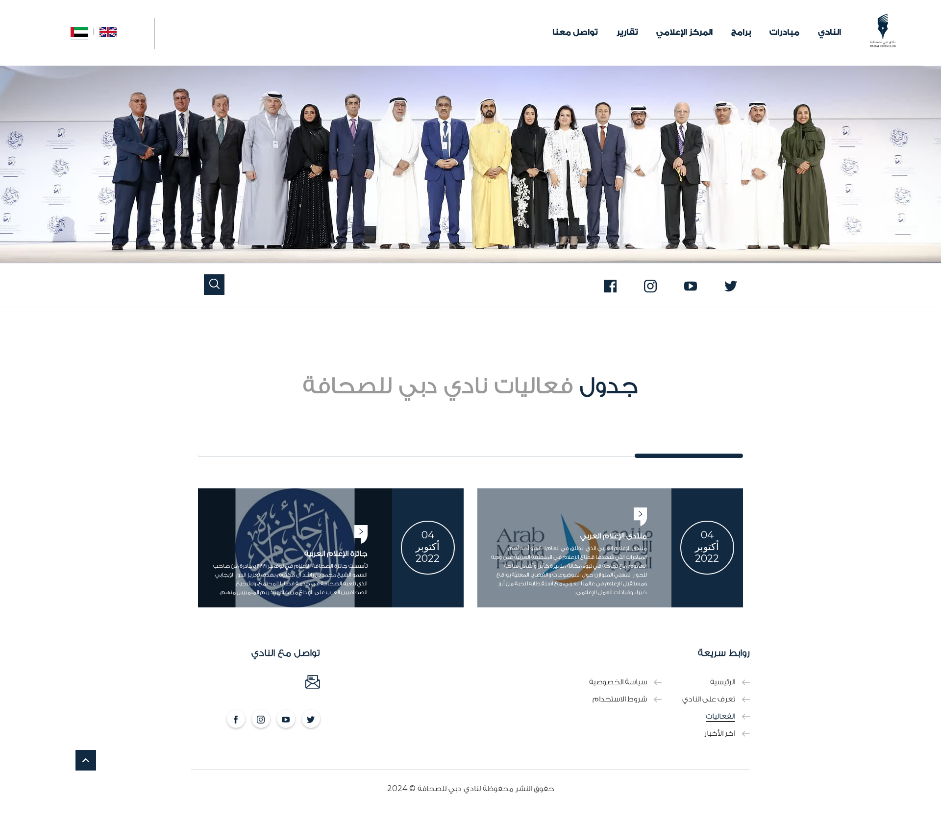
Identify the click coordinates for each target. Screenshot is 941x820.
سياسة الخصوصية (618, 682)
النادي (829, 32)
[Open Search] (214, 285)
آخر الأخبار (719, 733)
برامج (741, 32)
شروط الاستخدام (620, 699)
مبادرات (784, 32)
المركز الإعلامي (684, 32)
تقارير (627, 32)
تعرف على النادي (708, 699)
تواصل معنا (575, 32)
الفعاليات (720, 716)
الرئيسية (722, 682)
